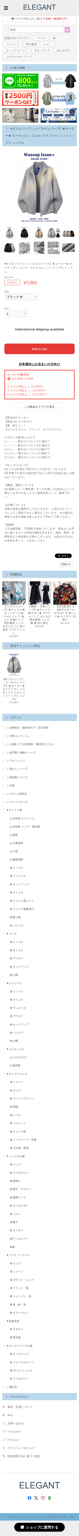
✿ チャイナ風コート (22, 900)
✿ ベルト (15, 1214)
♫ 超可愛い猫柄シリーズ (21, 752)
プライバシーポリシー (21, 1448)
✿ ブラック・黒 (19, 1288)
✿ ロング (15, 1090)
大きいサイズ (42, 50)
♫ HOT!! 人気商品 (17, 793)
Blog (10, 1415)
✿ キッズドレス (19, 1354)
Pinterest (13, 1439)
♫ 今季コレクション (18, 736)
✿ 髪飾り (15, 1181)
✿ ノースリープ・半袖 (23, 1139)
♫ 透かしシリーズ (17, 768)
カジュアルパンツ (17, 50)
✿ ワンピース (18, 876)
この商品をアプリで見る (39, 406)
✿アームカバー (19, 1238)
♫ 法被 (10, 785)
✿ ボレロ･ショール (21, 1370)
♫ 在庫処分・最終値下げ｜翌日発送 (28, 727)
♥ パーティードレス (18, 1255)
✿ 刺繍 (14, 1106)
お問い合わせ (15, 1423)
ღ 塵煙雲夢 (16, 859)
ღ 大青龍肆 (16, 843)
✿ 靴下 (14, 1222)
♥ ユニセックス (16, 1049)
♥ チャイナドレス (17, 1073)
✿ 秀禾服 (15, 1337)
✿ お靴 (14, 974)
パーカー (41, 38)
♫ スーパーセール (17, 801)
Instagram (14, 1431)
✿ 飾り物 (15, 917)
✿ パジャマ (16, 925)
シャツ (47, 44)
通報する (66, 564)
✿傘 (12, 1246)
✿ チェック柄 (18, 1131)
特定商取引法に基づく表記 (23, 1456)
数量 (6, 308)
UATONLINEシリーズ (19, 56)
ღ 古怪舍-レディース (22, 818)
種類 (6, 291)
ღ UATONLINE (18, 1057)
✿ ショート (16, 1082)
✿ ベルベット (18, 1123)
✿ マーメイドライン (22, 1098)
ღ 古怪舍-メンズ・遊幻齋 (25, 826)
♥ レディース (14, 983)
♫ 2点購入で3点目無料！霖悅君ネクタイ (30, 744)
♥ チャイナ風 (14, 810)
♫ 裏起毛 (12, 1387)
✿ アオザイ (16, 1329)
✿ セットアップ (19, 884)
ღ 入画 (14, 851)
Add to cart (39, 348)
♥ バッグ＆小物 (16, 1156)
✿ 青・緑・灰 (18, 1304)
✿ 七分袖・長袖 (19, 1147)
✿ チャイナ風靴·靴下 (22, 909)
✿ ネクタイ (16, 1230)
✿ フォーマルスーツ (22, 1362)
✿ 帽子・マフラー (20, 1189)
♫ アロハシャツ (16, 760)
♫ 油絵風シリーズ (17, 777)
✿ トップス (16, 867)
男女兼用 (31, 44)
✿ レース (15, 1115)
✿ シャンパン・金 (20, 1296)
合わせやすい (65, 50)
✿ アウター (16, 958)
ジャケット (13, 44)
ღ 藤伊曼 (15, 1065)
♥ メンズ (12, 933)
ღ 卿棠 (14, 835)
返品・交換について (19, 1406)
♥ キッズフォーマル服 (19, 1345)
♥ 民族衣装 (13, 1321)
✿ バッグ (15, 1164)
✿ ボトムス (16, 892)
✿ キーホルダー (19, 1205)
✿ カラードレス (19, 1312)
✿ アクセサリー (19, 1172)
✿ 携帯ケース (18, 1197)
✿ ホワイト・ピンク (22, 1279)
